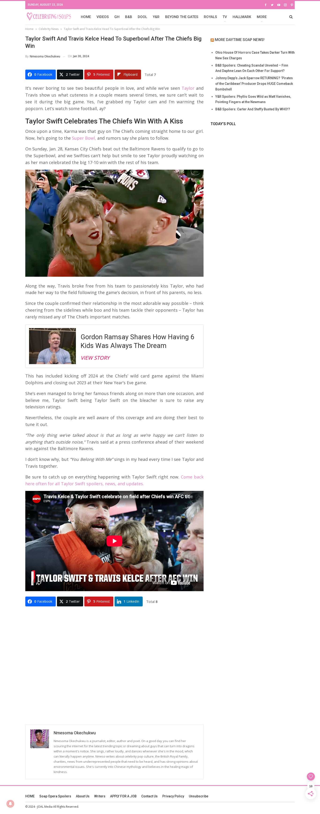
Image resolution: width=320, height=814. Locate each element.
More (262, 17)
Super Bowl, (83, 138)
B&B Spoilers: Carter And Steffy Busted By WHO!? (252, 109)
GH (116, 17)
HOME (86, 17)
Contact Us (149, 796)
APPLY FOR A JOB (123, 796)
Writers (99, 796)
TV (225, 17)
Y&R (156, 17)
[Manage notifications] (10, 803)
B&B (128, 17)
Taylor (187, 88)
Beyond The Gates (181, 17)
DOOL (142, 17)
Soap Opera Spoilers (55, 796)
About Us (82, 796)
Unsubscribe (198, 796)
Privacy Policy (173, 796)
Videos (103, 17)
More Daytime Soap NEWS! (239, 39)
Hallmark (242, 17)
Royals (210, 17)
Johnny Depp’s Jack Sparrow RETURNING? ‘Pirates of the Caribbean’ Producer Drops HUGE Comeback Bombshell (254, 83)
